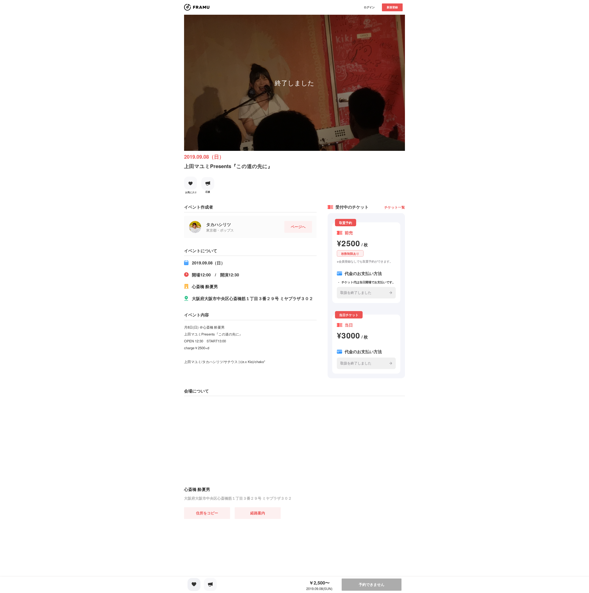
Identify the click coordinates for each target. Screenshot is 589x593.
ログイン (369, 7)
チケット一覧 (394, 207)
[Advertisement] (218, 547)
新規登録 (392, 7)
